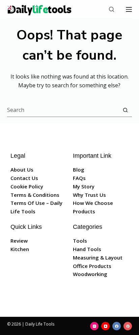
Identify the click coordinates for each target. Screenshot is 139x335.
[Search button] (125, 110)
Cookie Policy (26, 186)
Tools (80, 240)
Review (19, 240)
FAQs (79, 178)
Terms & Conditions (34, 194)
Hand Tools (87, 249)
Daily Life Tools (39, 324)
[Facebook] (116, 326)
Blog (78, 169)
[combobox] (63, 110)
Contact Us (24, 178)
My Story (83, 186)
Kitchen (19, 249)
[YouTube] (105, 326)
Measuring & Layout (97, 257)
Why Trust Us (89, 194)
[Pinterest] (127, 326)
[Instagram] (94, 326)
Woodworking (90, 274)
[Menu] (129, 9)
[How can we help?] (111, 9)
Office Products (92, 266)
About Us (21, 169)
